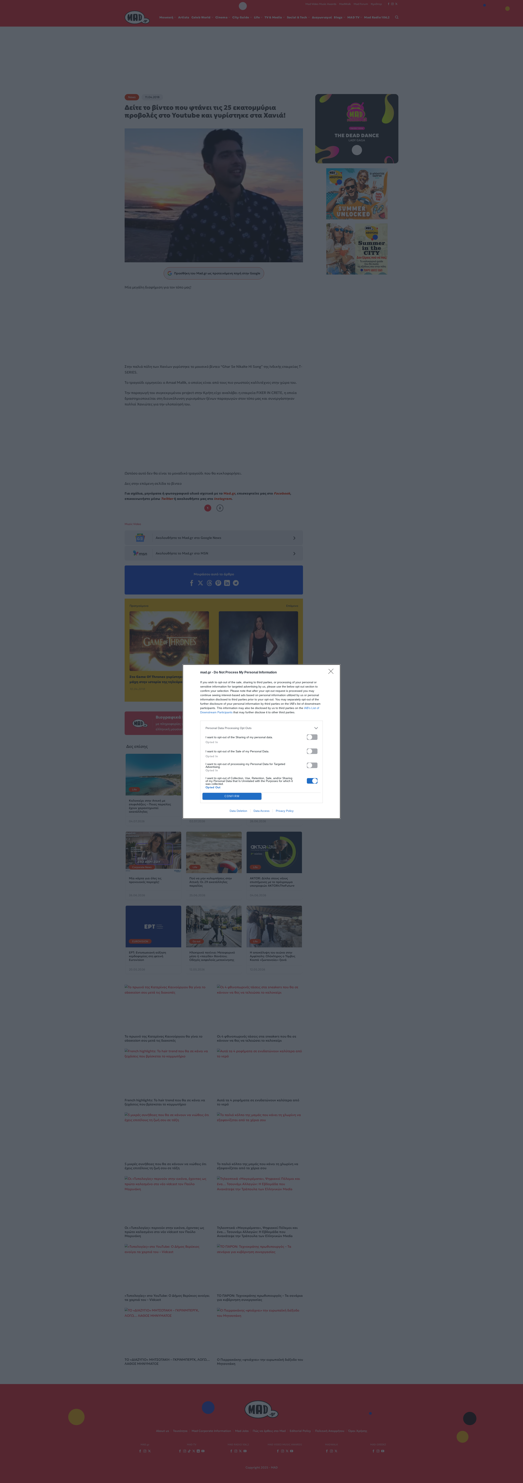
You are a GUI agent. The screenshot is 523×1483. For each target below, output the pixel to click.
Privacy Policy (285, 810)
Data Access (261, 810)
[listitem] (261, 728)
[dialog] (261, 742)
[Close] (332, 672)
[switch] (312, 737)
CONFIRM (232, 796)
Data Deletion (238, 810)
